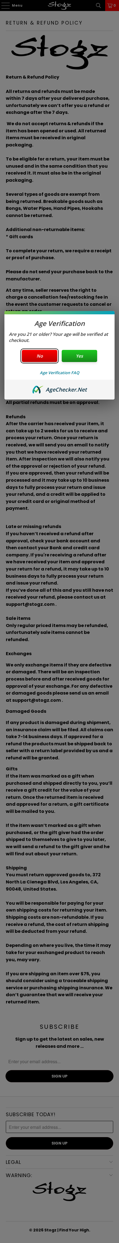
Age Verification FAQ (59, 372)
